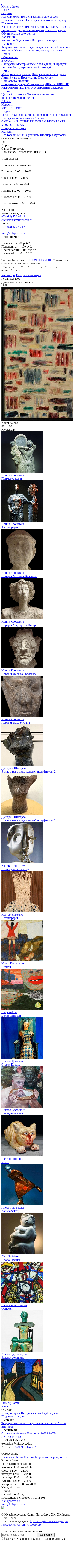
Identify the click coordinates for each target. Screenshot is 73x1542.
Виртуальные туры (13, 128)
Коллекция (8, 37)
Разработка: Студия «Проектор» (21, 1524)
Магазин (7, 131)
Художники (23, 40)
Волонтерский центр (53, 20)
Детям (5, 70)
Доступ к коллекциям (30, 30)
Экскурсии (8, 64)
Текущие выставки (13, 47)
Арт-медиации (45, 64)
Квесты (26, 74)
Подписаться (45, 1534)
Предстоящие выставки (41, 47)
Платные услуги (55, 30)
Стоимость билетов (32, 26)
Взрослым (7, 60)
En (7, 9)
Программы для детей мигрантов (22, 84)
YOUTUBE (8, 124)
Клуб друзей (50, 16)
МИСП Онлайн (11, 107)
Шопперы (46, 135)
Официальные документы (18, 33)
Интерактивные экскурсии (49, 74)
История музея (10, 16)
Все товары (8, 135)
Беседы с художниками (16, 114)
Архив (5, 53)
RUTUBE (22, 121)
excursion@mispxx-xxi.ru (16, 219)
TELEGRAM (38, 121)
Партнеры (32, 20)
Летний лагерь (10, 77)
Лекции (6, 91)
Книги (21, 135)
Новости (7, 104)
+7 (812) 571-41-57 (13, 226)
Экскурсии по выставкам (17, 118)
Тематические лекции (41, 94)
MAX (20, 124)
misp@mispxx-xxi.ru (13, 233)
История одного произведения (51, 114)
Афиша (6, 101)
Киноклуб (44, 67)
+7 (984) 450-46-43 (13, 216)
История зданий (31, 16)
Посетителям (9, 23)
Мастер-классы (26, 64)
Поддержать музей (13, 20)
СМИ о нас (8, 121)
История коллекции (44, 40)
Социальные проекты (15, 80)
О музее (6, 13)
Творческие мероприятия (17, 97)
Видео (5, 111)
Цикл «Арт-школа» (13, 94)
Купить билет (10, 6)
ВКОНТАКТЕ (56, 121)
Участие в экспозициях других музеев (38, 50)
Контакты (52, 26)
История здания (31, 1413)
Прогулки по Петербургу (37, 77)
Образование (9, 57)
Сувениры (32, 135)
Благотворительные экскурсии (44, 87)
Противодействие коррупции (49, 1521)
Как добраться (10, 26)
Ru (3, 9)
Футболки (60, 135)
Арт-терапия (29, 67)
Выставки (7, 43)
